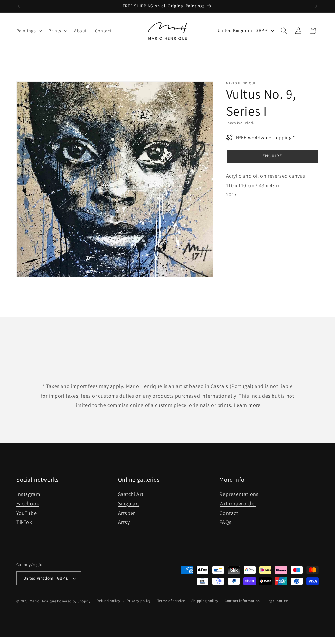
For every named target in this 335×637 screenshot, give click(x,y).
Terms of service (171, 600)
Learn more (247, 405)
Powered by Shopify (74, 601)
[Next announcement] (316, 6)
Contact (229, 513)
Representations (239, 494)
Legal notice (277, 600)
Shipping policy (205, 600)
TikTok (24, 522)
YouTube (26, 513)
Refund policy (108, 600)
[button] (28, 31)
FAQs (225, 522)
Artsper (126, 513)
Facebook (27, 503)
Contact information (242, 600)
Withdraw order (238, 503)
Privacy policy (139, 600)
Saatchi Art (131, 494)
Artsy (124, 522)
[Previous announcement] (18, 6)
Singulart (128, 503)
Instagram (28, 494)
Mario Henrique (43, 601)
